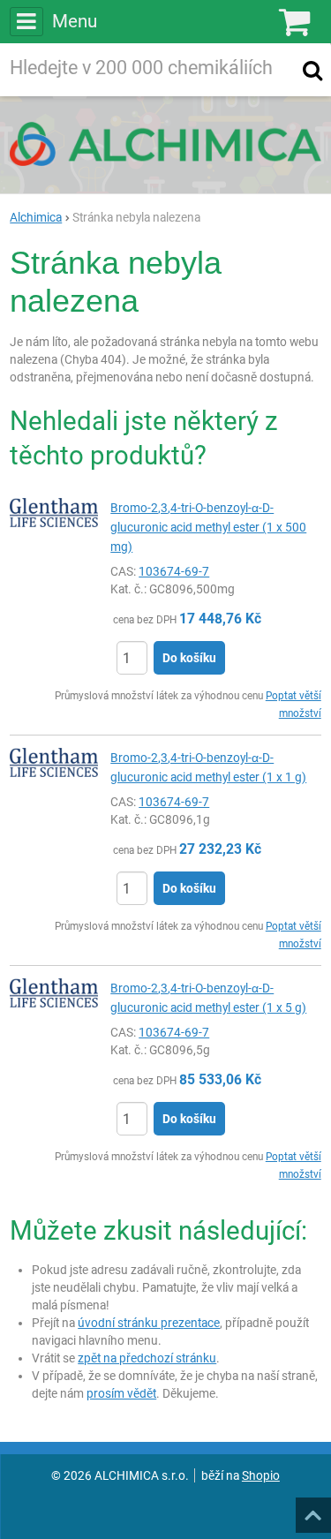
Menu (74, 21)
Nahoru (315, 1510)
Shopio (261, 1475)
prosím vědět (121, 1393)
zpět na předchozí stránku (147, 1358)
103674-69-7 (174, 571)
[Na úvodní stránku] (165, 144)
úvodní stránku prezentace (149, 1323)
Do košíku (189, 658)
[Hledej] (312, 69)
